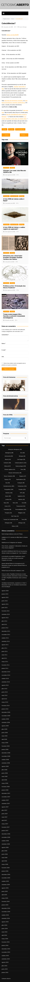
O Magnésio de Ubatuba (15, 542)
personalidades (20, 509)
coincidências (21, 129)
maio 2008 (4, 776)
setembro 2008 (6, 763)
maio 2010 (4, 695)
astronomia (9, 456)
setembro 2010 (6, 682)
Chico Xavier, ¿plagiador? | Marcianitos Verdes (13, 546)
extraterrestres (8, 486)
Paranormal (20, 506)
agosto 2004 (5, 921)
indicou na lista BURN (12, 35)
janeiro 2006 (5, 871)
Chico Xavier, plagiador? (8, 548)
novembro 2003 (6, 952)
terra (24, 519)
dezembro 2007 (6, 793)
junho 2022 (5, 601)
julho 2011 (4, 648)
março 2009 (5, 742)
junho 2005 (5, 891)
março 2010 (5, 702)
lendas (8, 499)
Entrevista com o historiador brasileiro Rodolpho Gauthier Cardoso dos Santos (12, 257)
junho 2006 (5, 854)
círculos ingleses (9, 469)
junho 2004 (5, 928)
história (8, 492)
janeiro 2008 (5, 790)
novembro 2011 (6, 634)
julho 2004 (4, 925)
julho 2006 (4, 850)
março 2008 (5, 783)
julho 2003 (4, 965)
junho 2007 (5, 813)
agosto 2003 (5, 962)
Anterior (7, 135)
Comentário (5, 334)
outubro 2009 (5, 719)
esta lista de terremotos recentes (13, 100)
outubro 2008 (5, 759)
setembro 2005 (6, 884)
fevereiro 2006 (6, 867)
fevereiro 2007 (6, 827)
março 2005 (5, 898)
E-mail (4, 350)
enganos (22, 476)
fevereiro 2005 (6, 901)
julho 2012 (4, 621)
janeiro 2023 (5, 594)
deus (23, 469)
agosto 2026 (5, 590)
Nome (4, 343)
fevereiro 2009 (6, 746)
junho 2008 (5, 773)
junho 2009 (5, 732)
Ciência (7, 466)
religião (21, 512)
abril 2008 (4, 780)
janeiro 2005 (5, 905)
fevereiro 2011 (6, 665)
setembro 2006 (6, 844)
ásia (5, 129)
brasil (8, 459)
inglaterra (21, 496)
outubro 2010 (5, 678)
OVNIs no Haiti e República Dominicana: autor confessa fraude (14, 577)
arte (22, 452)
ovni (24, 502)
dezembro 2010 (6, 671)
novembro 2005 (6, 878)
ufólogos (21, 522)
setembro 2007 (6, 803)
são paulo (15, 516)
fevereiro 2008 (6, 786)
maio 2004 (4, 932)
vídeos (15, 526)
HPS (22, 492)
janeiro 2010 (5, 709)
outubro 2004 (5, 915)
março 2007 (5, 823)
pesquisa (8, 512)
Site (3, 356)
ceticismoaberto (20, 462)
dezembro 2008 (6, 753)
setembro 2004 (6, 918)
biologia (22, 456)
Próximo (23, 135)
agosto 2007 (5, 807)
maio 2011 (4, 655)
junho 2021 (5, 607)
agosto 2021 (5, 604)
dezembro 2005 (6, 874)
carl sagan (21, 459)
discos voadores (9, 476)
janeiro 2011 (5, 668)
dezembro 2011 (6, 631)
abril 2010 (4, 698)
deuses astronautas (15, 472)
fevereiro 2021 (6, 611)
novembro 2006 (6, 837)
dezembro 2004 (6, 908)
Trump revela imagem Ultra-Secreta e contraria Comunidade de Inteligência (14, 316)
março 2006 (5, 864)
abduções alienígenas (15, 449)
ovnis (7, 506)
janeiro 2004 (5, 945)
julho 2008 (4, 769)
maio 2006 (4, 857)
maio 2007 (4, 817)
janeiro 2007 (5, 830)
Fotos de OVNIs (14, 196)
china (12, 129)
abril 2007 (4, 820)
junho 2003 (5, 969)
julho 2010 (4, 688)
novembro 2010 (6, 675)
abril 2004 (4, 935)
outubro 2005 (5, 881)
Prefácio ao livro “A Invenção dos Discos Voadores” (14, 287)
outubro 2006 (5, 840)
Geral (20, 27)
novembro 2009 (6, 715)
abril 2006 (4, 861)
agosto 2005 (5, 888)
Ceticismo (6, 167)
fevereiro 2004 (6, 942)
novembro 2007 (6, 796)
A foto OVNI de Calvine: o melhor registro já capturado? (14, 228)
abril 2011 (4, 658)
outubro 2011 (5, 638)
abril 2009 (4, 739)
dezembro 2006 (6, 834)
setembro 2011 (6, 641)
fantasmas (22, 486)
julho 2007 (4, 810)
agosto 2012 (5, 617)
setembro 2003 (6, 959)
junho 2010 (5, 692)
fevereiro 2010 (6, 705)
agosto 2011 (5, 644)
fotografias (8, 489)
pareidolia (7, 509)
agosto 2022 (5, 597)
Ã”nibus (21, 534)
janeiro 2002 (5, 972)
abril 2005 (4, 894)
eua (8, 482)
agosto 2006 (5, 847)
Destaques (6, 196)
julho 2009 (4, 729)
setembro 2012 (6, 614)
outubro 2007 (5, 800)
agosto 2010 (5, 685)
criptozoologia (21, 466)
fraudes (22, 489)
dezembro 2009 (6, 712)
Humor (8, 496)
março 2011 (5, 661)
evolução (21, 482)
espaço (8, 479)
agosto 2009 (5, 725)
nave (15, 502)
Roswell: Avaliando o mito (17, 570)
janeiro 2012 (5, 627)
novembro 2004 (6, 911)
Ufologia (24, 27)
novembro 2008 (6, 756)
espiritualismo (20, 479)
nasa (6, 502)
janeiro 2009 (5, 749)
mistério (21, 499)
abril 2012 (4, 624)
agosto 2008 (5, 766)
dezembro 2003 (6, 949)
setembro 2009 (6, 722)
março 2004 (5, 938)
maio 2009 (4, 736)
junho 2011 (5, 651)
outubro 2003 (5, 955)
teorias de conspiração (10, 519)
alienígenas (9, 452)
